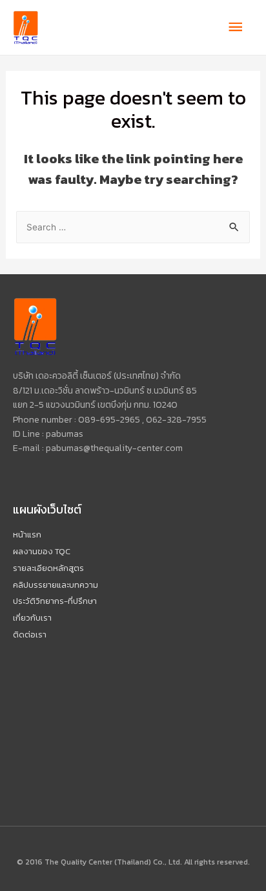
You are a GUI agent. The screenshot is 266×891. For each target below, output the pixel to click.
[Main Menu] (235, 27)
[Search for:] (133, 226)
